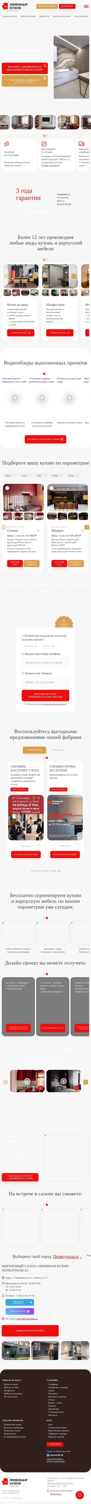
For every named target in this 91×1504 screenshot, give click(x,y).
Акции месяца (34, 750)
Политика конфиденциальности (60, 1483)
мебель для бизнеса (47, 6)
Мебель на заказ (28, 16)
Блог (50, 1424)
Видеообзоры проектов (59, 1430)
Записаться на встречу (30, 1331)
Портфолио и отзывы (58, 1387)
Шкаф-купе (44, 16)
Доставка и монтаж (57, 1396)
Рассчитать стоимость (25, 81)
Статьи (51, 1400)
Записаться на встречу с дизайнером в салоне (18, 1028)
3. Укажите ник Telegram (37, 673)
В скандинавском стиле (15, 1437)
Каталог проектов (12, 1420)
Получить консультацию (26, 854)
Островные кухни (12, 1430)
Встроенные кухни (12, 1424)
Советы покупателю (57, 1427)
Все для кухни (81, 16)
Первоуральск (65, 1256)
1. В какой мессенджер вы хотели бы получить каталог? (44, 637)
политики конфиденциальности (54, 704)
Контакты (52, 1415)
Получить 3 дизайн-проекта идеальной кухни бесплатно (25, 68)
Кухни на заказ (10, 16)
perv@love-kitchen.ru (27, 1318)
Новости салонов (56, 1437)
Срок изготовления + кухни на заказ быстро (56, 1460)
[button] (35, 276)
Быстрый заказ (15, 563)
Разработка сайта (16, 1498)
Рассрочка (53, 1393)
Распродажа (57, 750)
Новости (52, 1406)
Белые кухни (10, 1433)
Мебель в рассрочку (62, 16)
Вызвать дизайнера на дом (53, 1028)
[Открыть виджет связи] (80, 1495)
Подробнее (26, 846)
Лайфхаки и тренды (57, 1433)
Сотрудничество (55, 1412)
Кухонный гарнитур (15, 527)
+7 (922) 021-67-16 (25, 1295)
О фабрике (53, 1384)
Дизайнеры (53, 1409)
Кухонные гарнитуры (13, 1427)
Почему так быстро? (50, 165)
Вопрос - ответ (55, 1403)
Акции (51, 1390)
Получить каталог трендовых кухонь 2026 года (45, 695)
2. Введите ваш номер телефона (41, 653)
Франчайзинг (67, 6)
